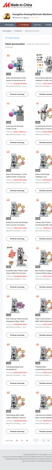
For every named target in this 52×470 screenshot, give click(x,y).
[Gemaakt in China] (17, 5)
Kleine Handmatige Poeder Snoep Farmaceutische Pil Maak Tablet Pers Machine (16, 80)
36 (22, 440)
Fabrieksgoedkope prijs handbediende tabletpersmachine (14, 369)
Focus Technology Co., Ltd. (43, 454)
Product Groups (13, 38)
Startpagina (9, 25)
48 (27, 440)
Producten (25, 25)
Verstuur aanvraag (17, 94)
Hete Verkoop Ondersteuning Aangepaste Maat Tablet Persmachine (17, 321)
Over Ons (37, 25)
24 (17, 440)
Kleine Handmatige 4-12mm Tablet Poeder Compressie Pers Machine (16, 176)
